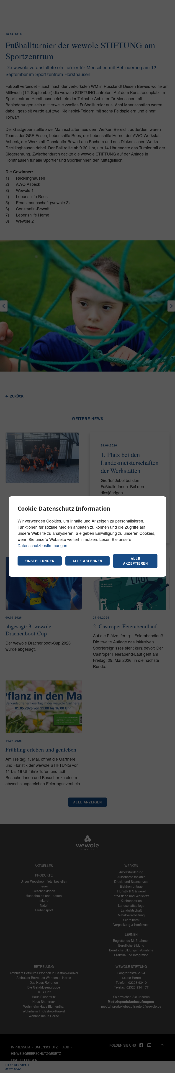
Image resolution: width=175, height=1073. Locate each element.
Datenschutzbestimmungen (42, 545)
